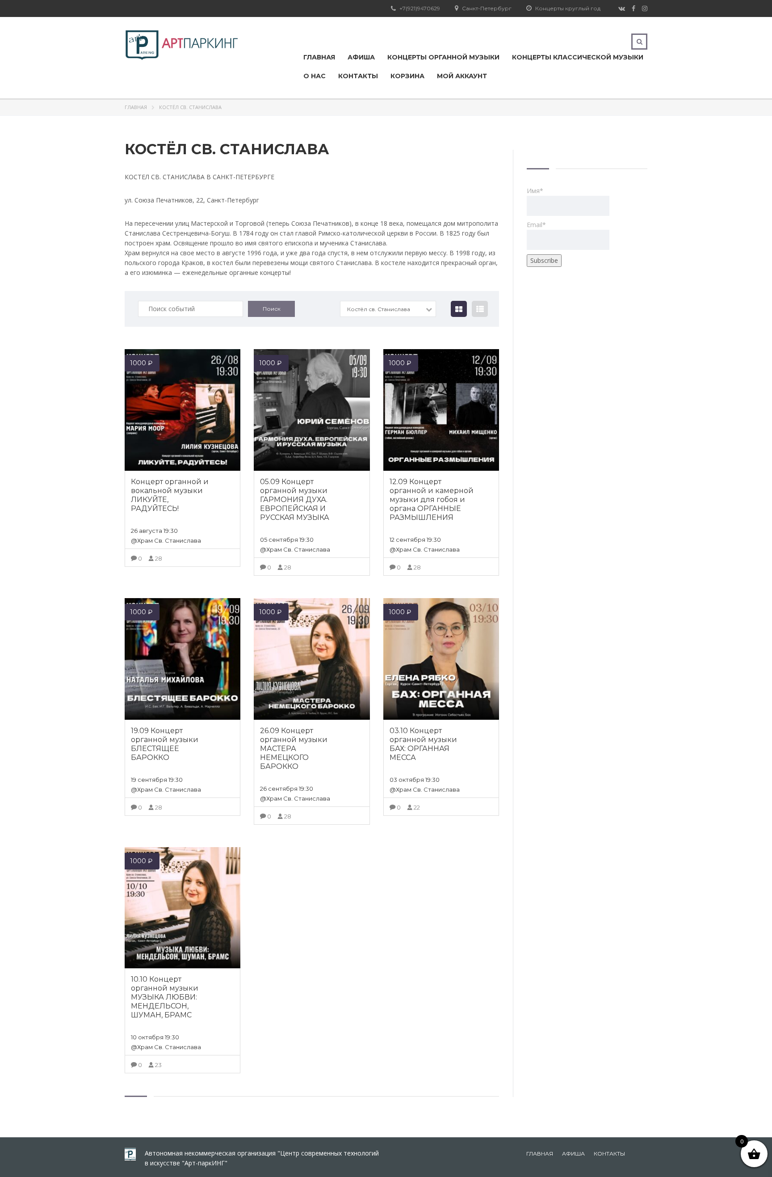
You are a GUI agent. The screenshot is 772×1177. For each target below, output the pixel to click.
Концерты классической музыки (577, 57)
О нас (314, 76)
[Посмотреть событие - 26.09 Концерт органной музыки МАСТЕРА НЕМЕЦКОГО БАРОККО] (311, 659)
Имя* (535, 190)
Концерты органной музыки (443, 57)
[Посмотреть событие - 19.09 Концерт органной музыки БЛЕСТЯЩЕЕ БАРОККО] (182, 659)
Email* (536, 224)
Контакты (358, 76)
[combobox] (388, 309)
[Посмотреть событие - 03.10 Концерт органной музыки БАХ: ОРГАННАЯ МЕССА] (441, 659)
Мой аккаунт (462, 76)
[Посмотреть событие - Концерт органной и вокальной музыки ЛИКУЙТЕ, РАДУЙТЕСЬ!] (182, 410)
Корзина (407, 76)
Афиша (361, 57)
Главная (319, 57)
